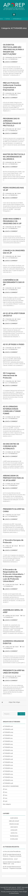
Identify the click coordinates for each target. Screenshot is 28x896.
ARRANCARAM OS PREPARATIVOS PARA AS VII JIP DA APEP (13, 478)
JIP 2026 (5, 801)
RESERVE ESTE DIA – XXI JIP (10, 859)
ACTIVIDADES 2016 (8, 753)
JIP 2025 (5, 798)
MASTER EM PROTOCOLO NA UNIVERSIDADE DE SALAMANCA (14, 156)
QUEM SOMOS (14, 818)
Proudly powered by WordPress (9, 891)
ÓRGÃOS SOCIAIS (14, 824)
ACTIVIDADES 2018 (8, 759)
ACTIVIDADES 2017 (8, 756)
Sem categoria (7, 804)
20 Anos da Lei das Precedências (11, 851)
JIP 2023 (5, 792)
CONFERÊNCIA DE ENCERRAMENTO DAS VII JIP (13, 282)
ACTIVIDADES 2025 (8, 780)
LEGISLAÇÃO (14, 830)
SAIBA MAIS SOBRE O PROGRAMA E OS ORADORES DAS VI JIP (12, 221)
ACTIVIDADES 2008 (8, 729)
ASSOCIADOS (14, 827)
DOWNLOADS (14, 839)
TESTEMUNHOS (14, 836)
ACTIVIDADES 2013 (8, 744)
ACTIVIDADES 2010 (8, 735)
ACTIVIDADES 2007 (8, 726)
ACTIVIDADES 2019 (8, 762)
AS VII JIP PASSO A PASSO (13, 344)
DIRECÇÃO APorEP (14, 821)
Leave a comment (11, 62)
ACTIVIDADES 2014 (8, 747)
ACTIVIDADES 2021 (8, 768)
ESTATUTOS (14, 833)
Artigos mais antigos (14, 702)
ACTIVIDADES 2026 (8, 783)
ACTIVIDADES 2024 (8, 777)
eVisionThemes (15, 893)
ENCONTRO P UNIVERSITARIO (11, 786)
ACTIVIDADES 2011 (8, 738)
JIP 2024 (5, 795)
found (19, 57)
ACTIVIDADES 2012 (13, 59)
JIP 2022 (5, 789)
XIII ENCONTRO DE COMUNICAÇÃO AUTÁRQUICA (11, 446)
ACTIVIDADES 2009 (8, 732)
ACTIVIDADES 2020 (8, 765)
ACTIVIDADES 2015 (8, 750)
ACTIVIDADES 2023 (8, 774)
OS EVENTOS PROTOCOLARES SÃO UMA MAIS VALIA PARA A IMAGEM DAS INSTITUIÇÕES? (13, 49)
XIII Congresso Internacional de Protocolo (10, 375)
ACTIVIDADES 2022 (8, 771)
